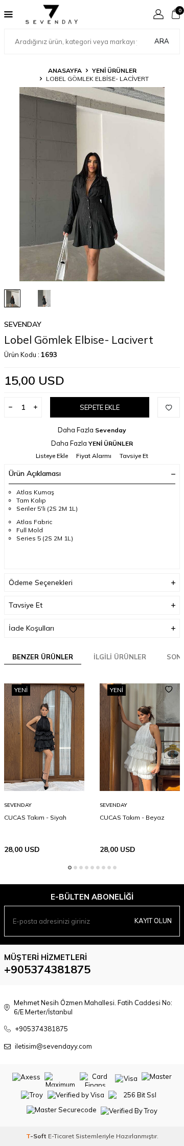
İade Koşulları (31, 628)
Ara (161, 41)
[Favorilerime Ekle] (73, 689)
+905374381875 (47, 969)
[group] (92, 184)
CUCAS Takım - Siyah (35, 817)
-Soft (37, 1136)
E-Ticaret (61, 1136)
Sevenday (22, 324)
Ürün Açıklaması (35, 473)
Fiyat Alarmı (93, 456)
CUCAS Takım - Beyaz (132, 817)
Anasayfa (65, 70)
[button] (70, 867)
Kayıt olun (153, 920)
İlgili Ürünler (120, 657)
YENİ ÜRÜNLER (114, 70)
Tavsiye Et (134, 456)
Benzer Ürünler (42, 657)
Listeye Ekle (52, 456)
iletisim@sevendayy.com (53, 1046)
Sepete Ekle (100, 407)
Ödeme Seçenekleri (41, 582)
